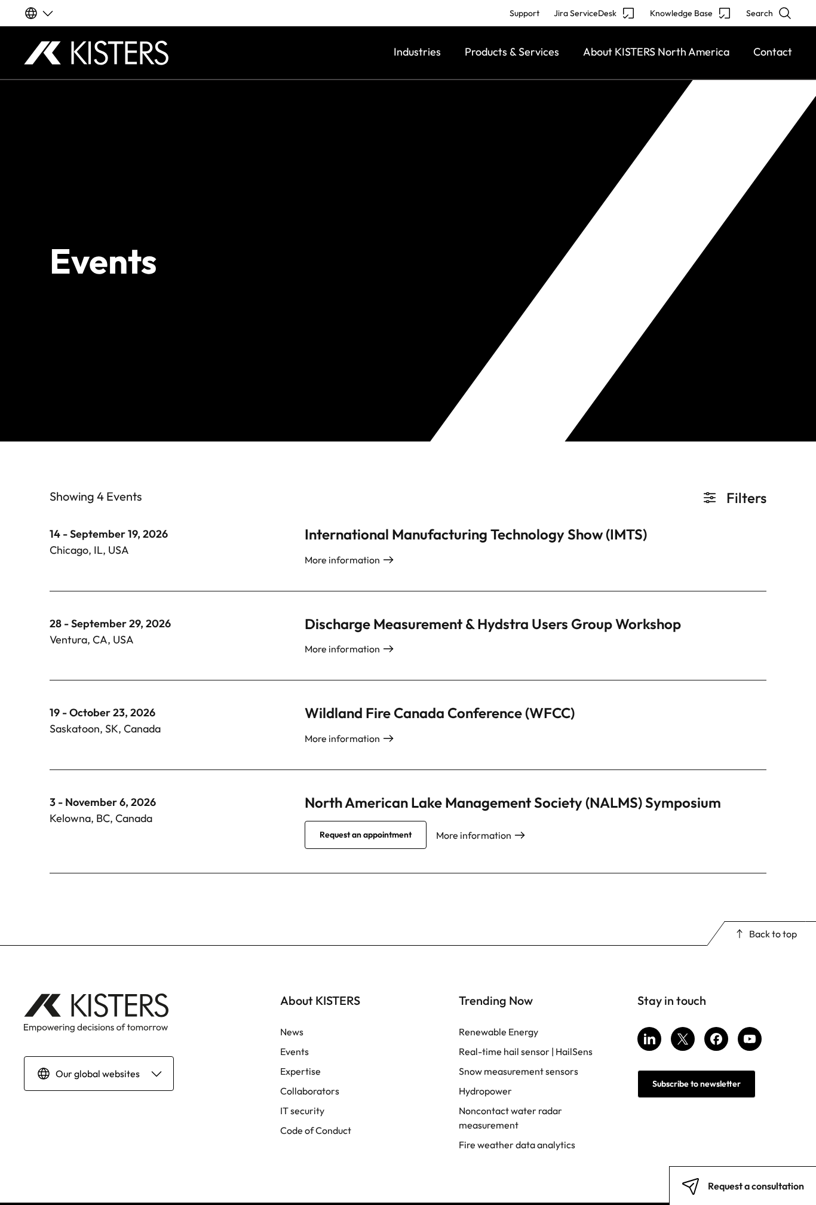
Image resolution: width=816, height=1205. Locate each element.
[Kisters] (120, 53)
